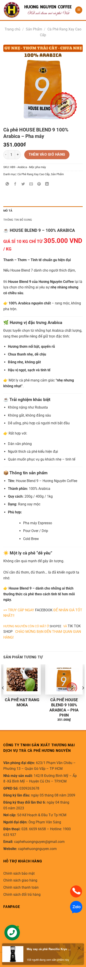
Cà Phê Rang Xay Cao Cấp (33, 174)
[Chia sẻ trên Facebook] (15, 184)
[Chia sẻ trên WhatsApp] (7, 184)
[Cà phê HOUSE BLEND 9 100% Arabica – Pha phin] (64, 679)
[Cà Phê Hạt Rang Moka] (22, 679)
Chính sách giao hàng (20, 880)
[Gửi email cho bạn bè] (31, 184)
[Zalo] (76, 907)
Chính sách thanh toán (21, 887)
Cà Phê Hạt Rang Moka (22, 702)
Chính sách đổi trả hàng (22, 894)
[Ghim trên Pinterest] (39, 184)
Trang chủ (12, 29)
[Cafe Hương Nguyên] (37, 10)
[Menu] (78, 10)
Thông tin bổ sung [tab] (17, 219)
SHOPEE (56, 626)
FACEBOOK (43, 610)
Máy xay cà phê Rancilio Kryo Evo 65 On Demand (49, 949)
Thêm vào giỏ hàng (47, 155)
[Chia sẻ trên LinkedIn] (47, 184)
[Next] (83, 696)
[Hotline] (76, 891)
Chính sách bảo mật (19, 873)
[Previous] (3, 696)
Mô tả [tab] (7, 210)
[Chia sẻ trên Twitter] (23, 184)
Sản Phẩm (34, 29)
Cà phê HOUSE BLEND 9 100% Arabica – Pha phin (64, 707)
